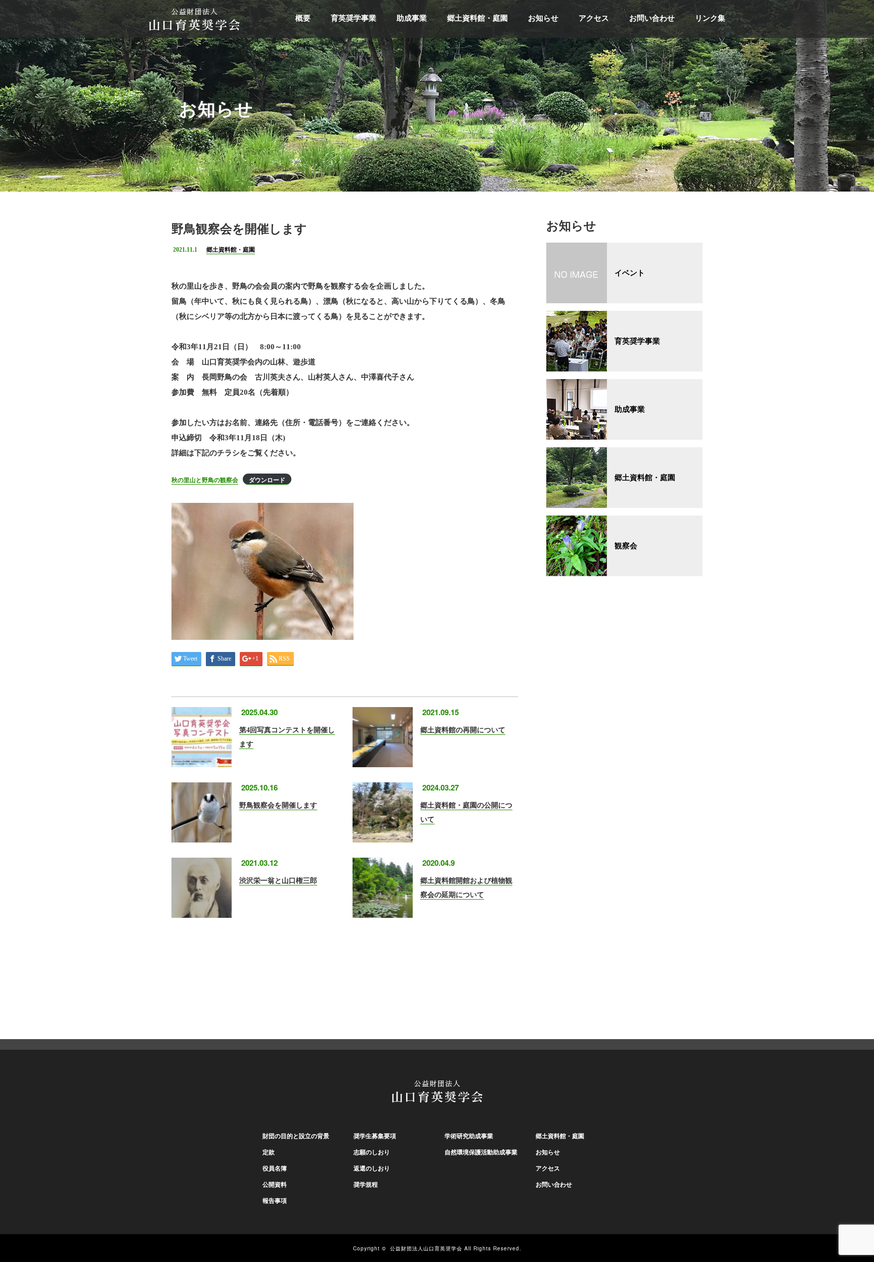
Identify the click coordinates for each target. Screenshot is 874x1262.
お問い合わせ (652, 18)
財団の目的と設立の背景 (296, 1136)
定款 (269, 1152)
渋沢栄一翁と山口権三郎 (278, 880)
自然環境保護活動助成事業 (481, 1152)
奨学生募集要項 (375, 1136)
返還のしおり (372, 1168)
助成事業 (412, 18)
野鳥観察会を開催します (278, 805)
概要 (303, 18)
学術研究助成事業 (469, 1136)
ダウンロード (267, 480)
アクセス (594, 18)
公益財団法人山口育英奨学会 (426, 1248)
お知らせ (543, 18)
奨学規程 (366, 1184)
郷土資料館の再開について (462, 730)
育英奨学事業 (353, 18)
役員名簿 (275, 1168)
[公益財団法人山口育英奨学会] (194, 18)
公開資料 (275, 1184)
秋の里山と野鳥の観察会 (204, 480)
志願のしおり (372, 1152)
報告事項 (275, 1200)
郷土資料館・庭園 (477, 18)
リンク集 (710, 18)
